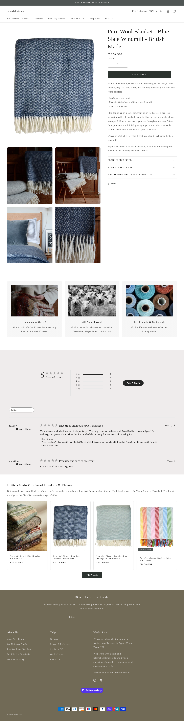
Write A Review (133, 383)
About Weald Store (15, 639)
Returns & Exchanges (59, 644)
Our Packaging (57, 654)
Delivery (54, 639)
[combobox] (21, 409)
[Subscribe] (114, 617)
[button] (27, 19)
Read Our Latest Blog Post (19, 649)
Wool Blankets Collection (132, 146)
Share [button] (113, 184)
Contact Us (55, 659)
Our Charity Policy (15, 659)
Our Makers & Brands (17, 644)
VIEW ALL (92, 575)
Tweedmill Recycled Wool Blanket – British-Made (26, 557)
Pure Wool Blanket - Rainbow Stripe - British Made (156, 559)
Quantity (111, 58)
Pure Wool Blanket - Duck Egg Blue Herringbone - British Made (111, 557)
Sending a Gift (56, 649)
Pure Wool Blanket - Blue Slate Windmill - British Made (66, 557)
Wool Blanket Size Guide (18, 654)
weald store (18, 714)
